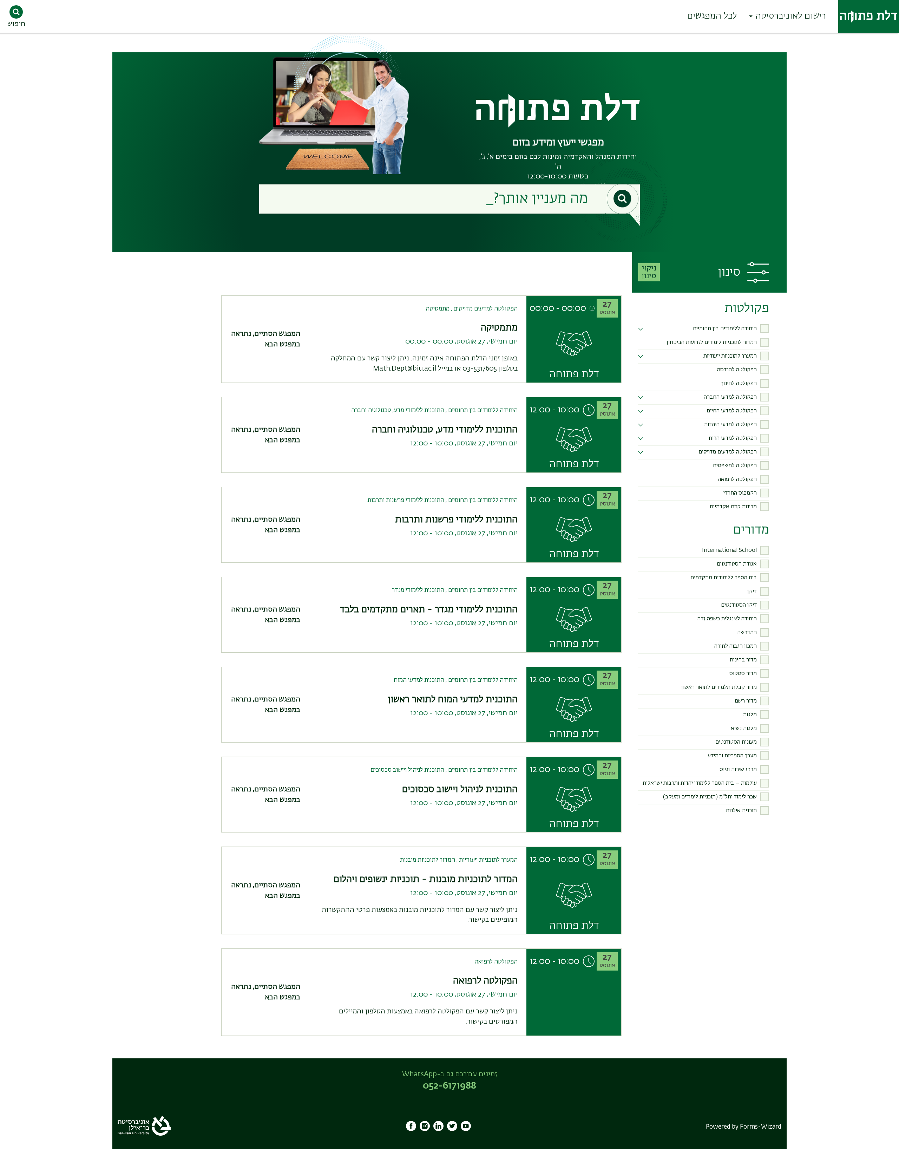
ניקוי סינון (649, 272)
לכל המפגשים (712, 16)
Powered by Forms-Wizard (743, 1127)
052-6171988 (449, 1086)
